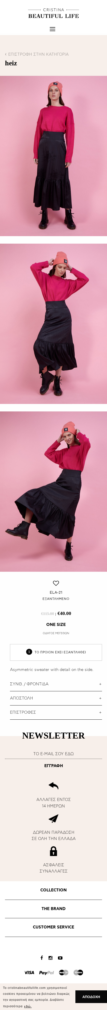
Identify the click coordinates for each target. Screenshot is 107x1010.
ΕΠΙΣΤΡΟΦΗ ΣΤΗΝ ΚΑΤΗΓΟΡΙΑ (38, 54)
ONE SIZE (56, 625)
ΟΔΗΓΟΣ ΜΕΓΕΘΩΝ (56, 633)
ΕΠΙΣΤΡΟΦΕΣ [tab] (23, 712)
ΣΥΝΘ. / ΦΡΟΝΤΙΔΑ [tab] (29, 684)
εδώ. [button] (28, 1006)
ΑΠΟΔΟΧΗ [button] (91, 997)
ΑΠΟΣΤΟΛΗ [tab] (21, 698)
